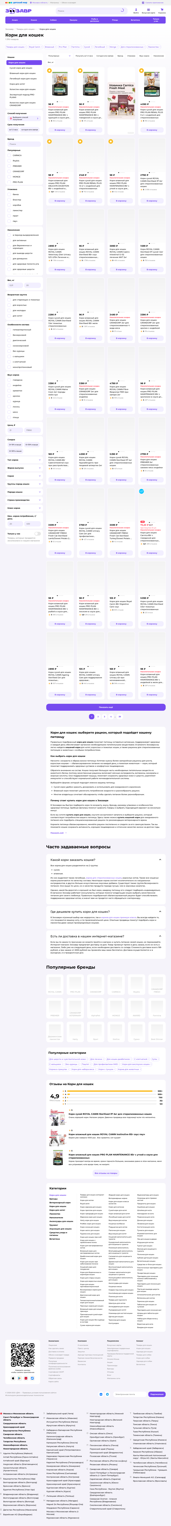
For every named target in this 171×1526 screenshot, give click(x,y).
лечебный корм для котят (120, 1217)
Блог (109, 1375)
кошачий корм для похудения (88, 1268)
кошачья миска (115, 1286)
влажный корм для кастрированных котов (89, 1252)
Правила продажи (56, 1358)
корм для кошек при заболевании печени (89, 1263)
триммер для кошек (117, 1320)
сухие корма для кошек (90, 1325)
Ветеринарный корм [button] (60, 1202)
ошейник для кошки (146, 1207)
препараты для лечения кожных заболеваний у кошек (147, 1278)
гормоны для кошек (145, 1301)
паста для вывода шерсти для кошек (148, 1290)
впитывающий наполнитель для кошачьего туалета (121, 1252)
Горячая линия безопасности (90, 1358)
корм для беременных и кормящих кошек (90, 1273)
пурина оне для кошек (90, 1234)
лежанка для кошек (145, 1224)
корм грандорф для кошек (91, 1214)
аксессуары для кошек (118, 1283)
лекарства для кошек (146, 1273)
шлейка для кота (144, 1210)
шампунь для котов (117, 1303)
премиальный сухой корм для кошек (91, 1315)
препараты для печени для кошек (148, 1285)
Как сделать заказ (56, 1348)
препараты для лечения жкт (149, 1310)
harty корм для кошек (89, 1220)
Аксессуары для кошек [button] (61, 1221)
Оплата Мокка (113, 1359)
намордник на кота (145, 1214)
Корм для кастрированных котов (91, 1247)
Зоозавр (9, 29)
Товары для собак (143, 1355)
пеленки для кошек (145, 1254)
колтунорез (114, 1323)
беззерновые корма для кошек (90, 1291)
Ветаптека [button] (54, 1239)
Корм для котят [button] (57, 1210)
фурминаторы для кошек (148, 1195)
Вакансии (82, 1361)
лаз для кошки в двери (147, 1239)
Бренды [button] (53, 1199)
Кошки (10, 57)
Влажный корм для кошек (23, 73)
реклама (130, 132)
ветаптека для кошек (146, 1261)
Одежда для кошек (144, 1352)
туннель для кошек (145, 1230)
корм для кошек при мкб (91, 1237)
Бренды (110, 1369)
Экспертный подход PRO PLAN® (22, 96)
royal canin (85, 1204)
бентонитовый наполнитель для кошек (121, 1268)
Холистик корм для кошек (23, 89)
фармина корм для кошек (91, 1217)
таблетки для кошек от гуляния (147, 1306)
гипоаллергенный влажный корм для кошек (92, 1301)
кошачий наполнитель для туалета (120, 1238)
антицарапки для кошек (119, 1307)
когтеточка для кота (145, 1227)
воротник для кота (145, 1324)
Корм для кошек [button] (57, 1195)
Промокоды (112, 1365)
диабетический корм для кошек (91, 1257)
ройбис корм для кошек (90, 1224)
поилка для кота (116, 1297)
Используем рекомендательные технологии (24, 1395)
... (115, 716)
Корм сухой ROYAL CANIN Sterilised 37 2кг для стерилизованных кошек (110, 1114)
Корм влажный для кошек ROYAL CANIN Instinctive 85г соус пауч (107, 1134)
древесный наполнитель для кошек (121, 1263)
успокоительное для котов (148, 1295)
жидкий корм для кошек (119, 1195)
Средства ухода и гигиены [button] (58, 1233)
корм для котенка (116, 1207)
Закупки (81, 1352)
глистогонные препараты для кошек (149, 1269)
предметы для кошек (146, 1204)
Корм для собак (143, 1358)
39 (120, 716)
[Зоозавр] (28, 11)
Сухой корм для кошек (21, 68)
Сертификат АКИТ (56, 1372)
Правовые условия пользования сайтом (39, 1393)
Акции (109, 1362)
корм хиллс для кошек (90, 1230)
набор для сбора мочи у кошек (147, 1320)
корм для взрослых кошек (91, 1281)
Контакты (82, 1364)
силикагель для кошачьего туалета (120, 1257)
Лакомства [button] (54, 1214)
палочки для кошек (117, 1230)
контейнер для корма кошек (121, 1293)
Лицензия (52, 1345)
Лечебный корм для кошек (23, 78)
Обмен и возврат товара (58, 1355)
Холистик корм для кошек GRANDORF (23, 104)
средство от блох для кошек (149, 1264)
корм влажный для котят (119, 1214)
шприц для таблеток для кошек (147, 1314)
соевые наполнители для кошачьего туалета (120, 1273)
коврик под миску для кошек (121, 1290)
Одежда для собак (144, 1361)
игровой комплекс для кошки (147, 1235)
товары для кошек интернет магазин (92, 1196)
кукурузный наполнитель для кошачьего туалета (120, 1243)
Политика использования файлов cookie (59, 1368)
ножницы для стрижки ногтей (147, 1199)
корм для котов (87, 1200)
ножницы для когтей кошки (120, 1313)
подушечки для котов (118, 1227)
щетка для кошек (116, 1317)
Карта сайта (53, 1382)
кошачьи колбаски (117, 1224)
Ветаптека (140, 1364)
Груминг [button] (53, 1225)
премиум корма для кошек (91, 1306)
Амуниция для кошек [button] (60, 1229)
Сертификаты (54, 1375)
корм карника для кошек (91, 1207)
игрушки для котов (145, 1242)
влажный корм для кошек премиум (91, 1310)
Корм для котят (17, 84)
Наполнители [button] (56, 1217)
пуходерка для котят (117, 1310)
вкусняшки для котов (118, 1220)
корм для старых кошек (90, 1278)
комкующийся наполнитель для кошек (121, 1279)
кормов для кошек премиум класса (118, 917)
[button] (59, 56)
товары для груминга (118, 1300)
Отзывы (110, 1372)
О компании (83, 1345)
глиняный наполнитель (119, 1248)
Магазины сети (113, 1378)
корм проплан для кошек (91, 1210)
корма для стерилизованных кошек (104, 878)
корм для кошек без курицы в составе (92, 1321)
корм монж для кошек (89, 1227)
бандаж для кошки (145, 1327)
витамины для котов (146, 1298)
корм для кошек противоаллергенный (89, 1285)
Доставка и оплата (56, 1352)
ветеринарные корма (118, 1198)
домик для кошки (144, 1220)
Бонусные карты (114, 1345)
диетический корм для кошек (90, 1296)
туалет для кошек (144, 1246)
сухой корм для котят (118, 1210)
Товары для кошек (25, 29)
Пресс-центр (83, 1348)
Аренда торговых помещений (90, 1355)
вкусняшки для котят (118, 1234)
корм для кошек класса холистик (119, 1202)
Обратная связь (55, 1378)
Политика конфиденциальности (57, 1362)
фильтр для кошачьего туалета (147, 1250)
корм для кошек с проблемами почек (88, 1241)
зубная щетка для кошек (147, 1258)
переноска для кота (145, 1217)
